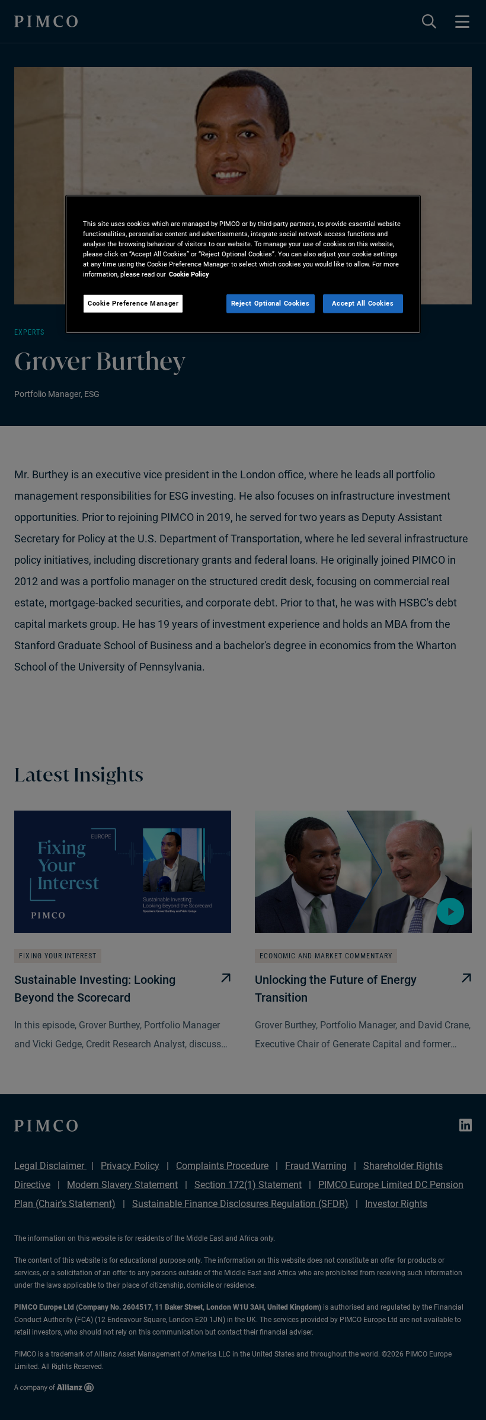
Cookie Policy (189, 274)
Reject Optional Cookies (270, 303)
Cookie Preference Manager (133, 303)
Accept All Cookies (363, 303)
